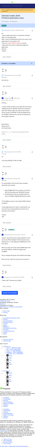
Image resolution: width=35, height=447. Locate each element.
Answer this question (10, 293)
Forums (5, 324)
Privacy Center (7, 442)
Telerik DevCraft (5, 301)
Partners (5, 329)
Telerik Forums (6, 5)
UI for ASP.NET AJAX (17, 5)
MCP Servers (4, 307)
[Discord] (7, 368)
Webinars (6, 326)
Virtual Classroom (8, 331)
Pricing (5, 312)
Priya (5, 30)
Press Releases (7, 402)
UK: (13, 349)
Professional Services (9, 328)
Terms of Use (7, 439)
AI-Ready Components (15, 307)
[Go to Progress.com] (5, 389)
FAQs (4, 334)
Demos (5, 319)
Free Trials (6, 311)
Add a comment (7, 57)
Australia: (15, 353)
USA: (14, 348)
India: (14, 350)
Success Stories (8, 339)
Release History (8, 322)
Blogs (5, 325)
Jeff (5, 178)
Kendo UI (3, 304)
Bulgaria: (15, 352)
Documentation (8, 321)
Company (6, 397)
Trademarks (3, 430)
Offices (5, 406)
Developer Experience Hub (11, 318)
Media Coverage (8, 403)
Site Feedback (7, 440)
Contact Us (6, 346)
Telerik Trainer (8, 131)
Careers (5, 405)
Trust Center (7, 443)
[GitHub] (7, 366)
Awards (5, 400)
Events (5, 332)
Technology (6, 399)
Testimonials (7, 341)
